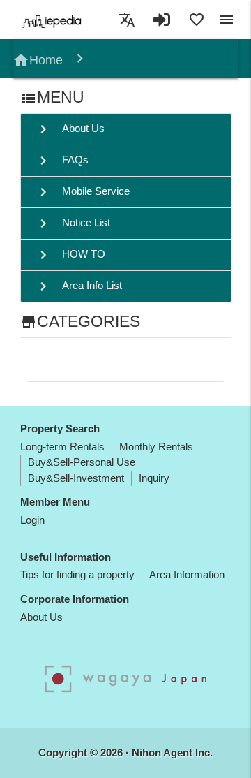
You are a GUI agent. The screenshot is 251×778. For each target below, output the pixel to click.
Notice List (72, 223)
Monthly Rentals (156, 447)
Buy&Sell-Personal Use (81, 462)
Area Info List (78, 286)
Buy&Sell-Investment (76, 478)
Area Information (187, 574)
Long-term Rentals (62, 447)
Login (32, 520)
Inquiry (154, 478)
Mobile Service (82, 192)
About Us (70, 129)
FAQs (62, 160)
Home (38, 60)
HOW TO (70, 255)
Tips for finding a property (77, 574)
